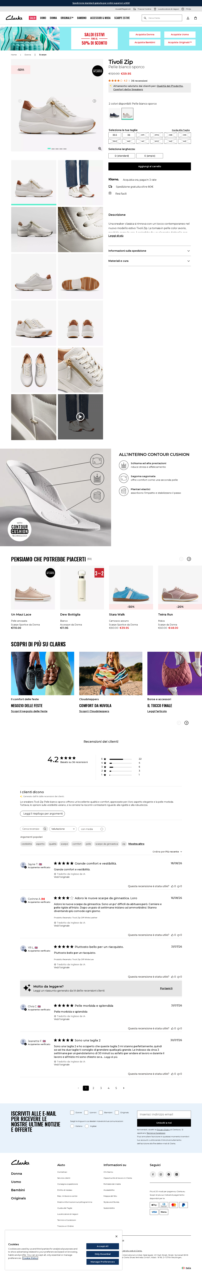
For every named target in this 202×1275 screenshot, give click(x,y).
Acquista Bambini (145, 42)
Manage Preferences (103, 1261)
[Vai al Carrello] (195, 18)
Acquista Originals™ (180, 42)
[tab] (33, 182)
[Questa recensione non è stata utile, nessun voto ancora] (178, 886)
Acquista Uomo (180, 34)
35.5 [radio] (115, 135)
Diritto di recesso (64, 1190)
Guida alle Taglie (64, 1208)
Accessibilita (109, 1190)
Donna (53, 18)
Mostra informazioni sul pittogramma (74, 1202)
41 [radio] (143, 141)
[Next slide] (186, 723)
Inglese (93, 1126)
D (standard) (122, 155)
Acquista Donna (145, 34)
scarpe (42, 54)
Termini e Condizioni (156, 1133)
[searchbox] (31, 828)
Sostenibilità (109, 1208)
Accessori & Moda (100, 18)
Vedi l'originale (62, 877)
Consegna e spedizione (67, 1184)
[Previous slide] (179, 723)
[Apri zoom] (100, 149)
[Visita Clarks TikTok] (169, 1174)
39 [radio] (184, 135)
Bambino (81, 18)
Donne (79, 1112)
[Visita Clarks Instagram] (161, 1174)
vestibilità (26, 844)
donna (28, 54)
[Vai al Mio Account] (188, 18)
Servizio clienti (63, 1178)
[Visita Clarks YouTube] (176, 1174)
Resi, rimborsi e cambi (67, 1196)
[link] (97, 70)
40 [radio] (128, 141)
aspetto (40, 844)
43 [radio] (184, 141)
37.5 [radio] (156, 135)
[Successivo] (189, 559)
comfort (76, 844)
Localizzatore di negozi (67, 1214)
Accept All (102, 1246)
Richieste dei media (112, 1184)
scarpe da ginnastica (106, 844)
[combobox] (63, 829)
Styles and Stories (111, 1202)
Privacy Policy (163, 1129)
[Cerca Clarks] (162, 18)
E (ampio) (149, 155)
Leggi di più (115, 235)
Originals (124, 1112)
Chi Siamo (108, 1172)
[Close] (116, 1236)
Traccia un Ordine (65, 1226)
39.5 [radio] (115, 141)
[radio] (114, 118)
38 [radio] (170, 135)
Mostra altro (136, 843)
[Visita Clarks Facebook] (153, 1174)
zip (123, 844)
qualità (52, 844)
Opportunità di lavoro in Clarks (118, 1178)
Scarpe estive (122, 18)
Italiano (79, 1126)
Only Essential (103, 1254)
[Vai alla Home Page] (14, 18)
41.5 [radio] (157, 141)
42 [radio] (170, 141)
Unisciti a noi (164, 1122)
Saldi (33, 18)
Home (14, 54)
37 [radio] (142, 135)
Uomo (43, 18)
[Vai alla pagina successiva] (124, 1088)
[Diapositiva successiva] (94, 101)
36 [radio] (128, 135)
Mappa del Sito (110, 1196)
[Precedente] (181, 559)
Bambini (108, 1112)
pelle (88, 844)
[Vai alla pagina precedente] (78, 1088)
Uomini (93, 1112)
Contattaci (62, 1172)
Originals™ (67, 18)
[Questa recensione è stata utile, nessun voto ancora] (172, 886)
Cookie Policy (30, 1258)
